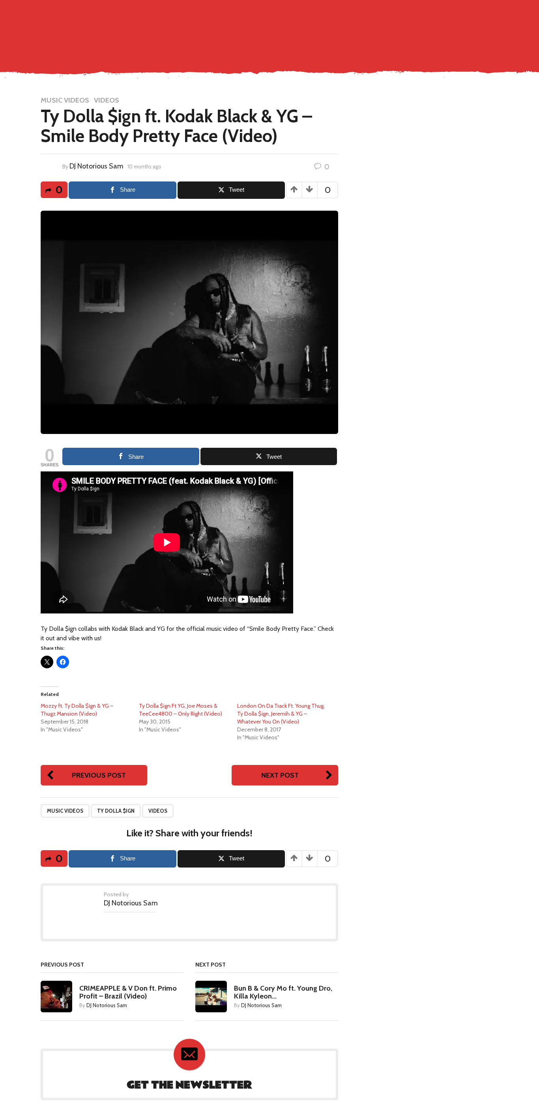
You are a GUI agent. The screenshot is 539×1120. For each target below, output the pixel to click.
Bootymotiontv (454, 29)
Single (266, 29)
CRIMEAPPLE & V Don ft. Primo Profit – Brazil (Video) (128, 992)
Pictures (339, 29)
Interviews (407, 29)
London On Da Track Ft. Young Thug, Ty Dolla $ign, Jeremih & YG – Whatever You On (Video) (281, 713)
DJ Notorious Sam (96, 166)
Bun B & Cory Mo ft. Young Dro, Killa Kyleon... (283, 992)
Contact (237, 29)
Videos (106, 100)
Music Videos (301, 29)
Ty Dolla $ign (116, 811)
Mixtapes (371, 29)
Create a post (453, 12)
